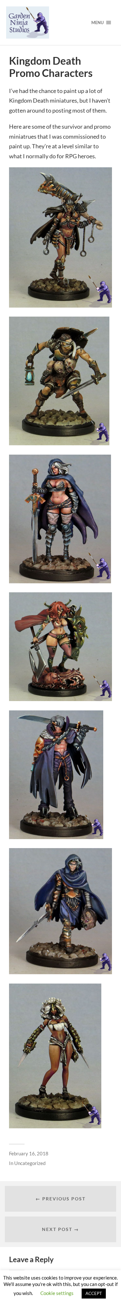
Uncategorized (29, 1163)
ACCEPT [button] (94, 1293)
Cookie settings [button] (57, 1293)
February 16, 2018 (28, 1153)
